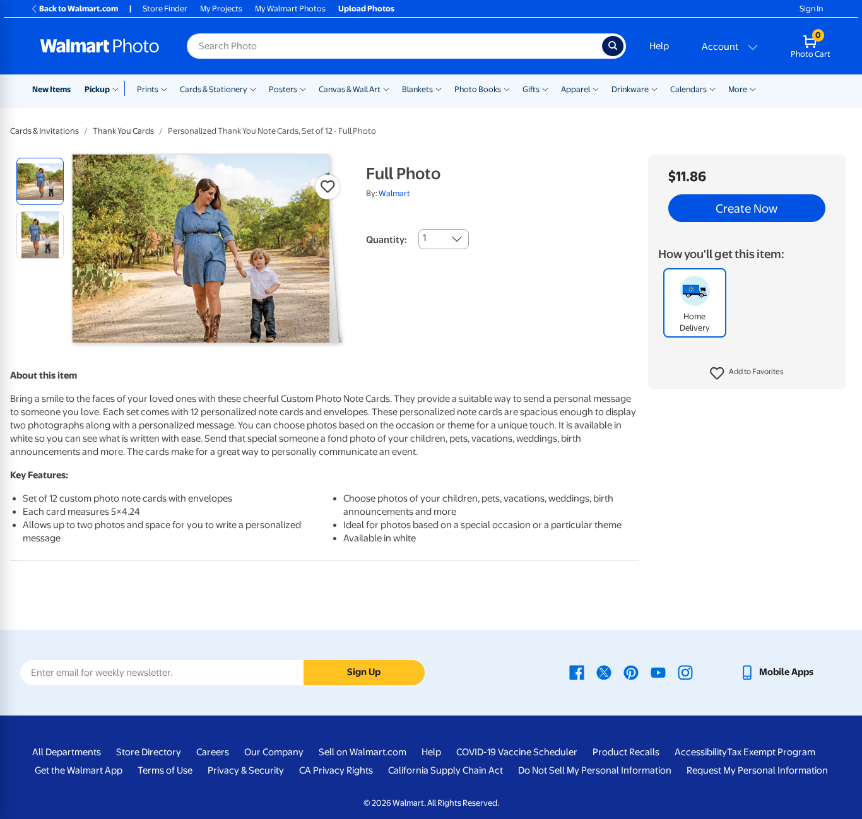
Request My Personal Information (757, 770)
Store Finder (165, 8)
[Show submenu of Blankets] (438, 88)
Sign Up (364, 672)
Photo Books (477, 89)
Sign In (811, 8)
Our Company (274, 752)
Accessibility (701, 752)
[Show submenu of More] (753, 88)
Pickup (97, 89)
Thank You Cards (123, 131)
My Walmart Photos (290, 8)
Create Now (746, 208)
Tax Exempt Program (771, 752)
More (737, 89)
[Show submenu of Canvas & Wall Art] (386, 88)
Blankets (417, 89)
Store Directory (148, 752)
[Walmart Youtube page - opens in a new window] (658, 672)
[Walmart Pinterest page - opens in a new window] (631, 672)
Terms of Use (165, 770)
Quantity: (386, 239)
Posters (283, 89)
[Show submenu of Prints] (164, 88)
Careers (212, 752)
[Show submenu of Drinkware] (654, 88)
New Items (51, 89)
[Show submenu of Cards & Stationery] (253, 88)
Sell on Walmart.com (362, 752)
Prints (147, 89)
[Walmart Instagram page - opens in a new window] (685, 672)
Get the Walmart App (78, 770)
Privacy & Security (246, 770)
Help (659, 46)
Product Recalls (626, 752)
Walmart (394, 193)
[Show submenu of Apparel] (595, 88)
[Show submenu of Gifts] (545, 88)
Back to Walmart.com (78, 8)
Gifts (531, 89)
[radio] (40, 181)
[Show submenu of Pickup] (118, 88)
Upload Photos (366, 8)
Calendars (688, 89)
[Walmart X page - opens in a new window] (603, 672)
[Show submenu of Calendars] (712, 88)
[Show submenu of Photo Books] (507, 88)
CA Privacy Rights (336, 770)
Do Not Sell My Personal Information (594, 770)
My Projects (221, 8)
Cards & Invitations (44, 131)
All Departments (66, 752)
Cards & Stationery (213, 89)
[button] (746, 373)
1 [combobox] (424, 238)
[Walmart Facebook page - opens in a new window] (576, 672)
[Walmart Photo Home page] (99, 46)
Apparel (575, 89)
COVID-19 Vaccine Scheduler (516, 752)
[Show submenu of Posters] (303, 88)
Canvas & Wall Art (350, 89)
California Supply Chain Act (445, 770)
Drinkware (630, 89)
